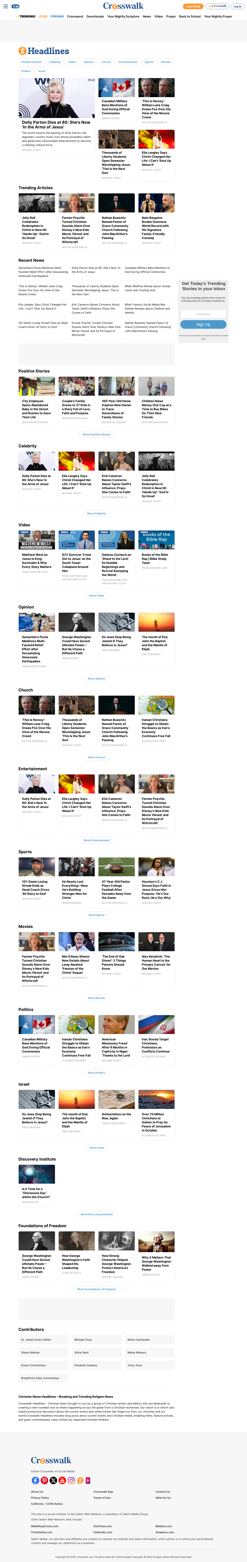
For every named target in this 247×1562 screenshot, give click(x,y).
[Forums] (80, 1480)
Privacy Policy (40, 1497)
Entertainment (128, 62)
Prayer (171, 16)
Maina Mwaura (137, 1352)
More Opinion (96, 678)
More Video (96, 595)
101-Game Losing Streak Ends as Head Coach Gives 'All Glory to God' (43, 325)
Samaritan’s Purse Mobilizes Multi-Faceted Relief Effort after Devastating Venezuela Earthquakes (43, 272)
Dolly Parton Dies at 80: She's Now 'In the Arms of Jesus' (96, 270)
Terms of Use (102, 1497)
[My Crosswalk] (217, 6)
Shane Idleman (30, 1352)
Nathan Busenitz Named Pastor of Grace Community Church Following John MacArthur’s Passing (148, 327)
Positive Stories (31, 62)
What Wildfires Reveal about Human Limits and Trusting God (148, 288)
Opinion (89, 62)
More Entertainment (97, 840)
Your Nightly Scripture (123, 16)
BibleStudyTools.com (44, 1526)
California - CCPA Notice (47, 1503)
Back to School (190, 16)
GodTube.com (102, 1526)
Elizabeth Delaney (85, 1365)
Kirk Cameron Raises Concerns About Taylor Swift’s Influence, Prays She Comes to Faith (96, 308)
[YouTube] (62, 1480)
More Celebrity (96, 513)
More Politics (96, 1072)
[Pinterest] (44, 1480)
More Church (96, 757)
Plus (43, 16)
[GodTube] (89, 1480)
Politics (26, 71)
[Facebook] (35, 1480)
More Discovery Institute (97, 1214)
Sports (149, 62)
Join (193, 6)
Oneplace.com (165, 1532)
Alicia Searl (81, 1352)
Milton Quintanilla (139, 1339)
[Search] (15, 6)
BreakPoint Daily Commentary (40, 1378)
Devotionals (95, 16)
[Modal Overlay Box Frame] (203, 311)
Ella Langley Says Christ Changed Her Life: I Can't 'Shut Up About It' (42, 306)
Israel (41, 71)
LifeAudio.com (102, 1532)
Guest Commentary (33, 1365)
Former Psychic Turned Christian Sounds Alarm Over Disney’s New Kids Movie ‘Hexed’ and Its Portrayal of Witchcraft (96, 329)
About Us (37, 1491)
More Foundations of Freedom (96, 1289)
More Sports (97, 915)
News (147, 16)
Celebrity (55, 62)
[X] (53, 1480)
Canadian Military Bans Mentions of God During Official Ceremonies (147, 270)
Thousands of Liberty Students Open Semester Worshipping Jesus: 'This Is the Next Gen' (95, 290)
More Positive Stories (96, 434)
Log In (237, 6)
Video (158, 16)
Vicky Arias (135, 1365)
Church (106, 62)
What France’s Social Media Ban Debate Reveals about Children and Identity (147, 308)
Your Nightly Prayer (218, 16)
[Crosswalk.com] (123, 6)
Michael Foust (83, 1339)
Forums (57, 16)
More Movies (96, 998)
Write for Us (163, 1497)
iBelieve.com (164, 1526)
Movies (166, 62)
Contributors (31, 1329)
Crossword (75, 16)
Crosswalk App (103, 1491)
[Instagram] (71, 1480)
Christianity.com (41, 1532)
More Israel (97, 1147)
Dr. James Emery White (36, 1339)
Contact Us (163, 1491)
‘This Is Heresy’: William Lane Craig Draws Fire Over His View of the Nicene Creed (40, 290)
